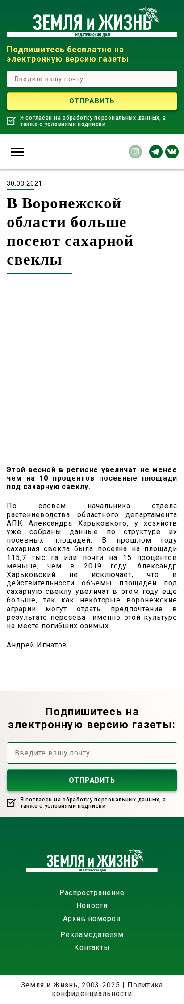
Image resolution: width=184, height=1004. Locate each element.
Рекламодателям (91, 934)
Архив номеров (92, 918)
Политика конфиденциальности (107, 989)
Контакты (92, 947)
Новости (92, 905)
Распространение (91, 892)
